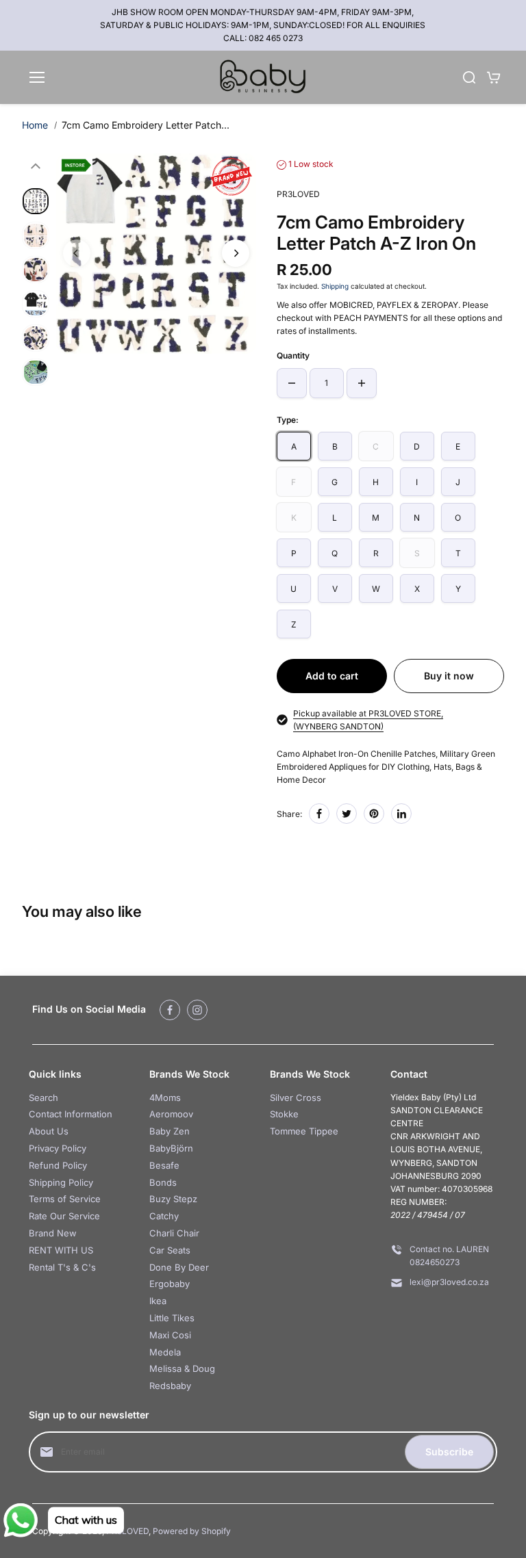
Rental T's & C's (62, 1267)
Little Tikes (172, 1317)
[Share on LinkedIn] (401, 813)
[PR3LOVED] (262, 77)
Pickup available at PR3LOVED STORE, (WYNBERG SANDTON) (368, 719)
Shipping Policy (61, 1182)
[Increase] (362, 383)
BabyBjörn (171, 1148)
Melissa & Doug (182, 1368)
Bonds (163, 1182)
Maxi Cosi (170, 1334)
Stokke (284, 1113)
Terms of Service (65, 1198)
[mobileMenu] (37, 77)
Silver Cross (295, 1097)
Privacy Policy (57, 1148)
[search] (469, 77)
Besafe (164, 1165)
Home (35, 125)
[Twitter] (346, 813)
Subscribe (449, 1451)
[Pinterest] (374, 813)
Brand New (53, 1233)
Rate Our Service (64, 1215)
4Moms (165, 1097)
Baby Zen (169, 1131)
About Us (48, 1131)
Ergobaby (169, 1283)
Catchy (164, 1215)
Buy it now (449, 675)
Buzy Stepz (173, 1198)
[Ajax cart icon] (494, 77)
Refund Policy (58, 1165)
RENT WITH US (61, 1250)
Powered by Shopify (192, 1531)
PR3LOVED (127, 1531)
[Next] (235, 253)
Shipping (335, 286)
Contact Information (70, 1113)
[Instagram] (197, 1010)
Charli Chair (174, 1233)
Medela (165, 1352)
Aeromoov (171, 1113)
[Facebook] (319, 813)
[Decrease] (292, 383)
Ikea (157, 1300)
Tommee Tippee (304, 1131)
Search (43, 1097)
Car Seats (169, 1250)
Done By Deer (179, 1267)
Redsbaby (170, 1385)
